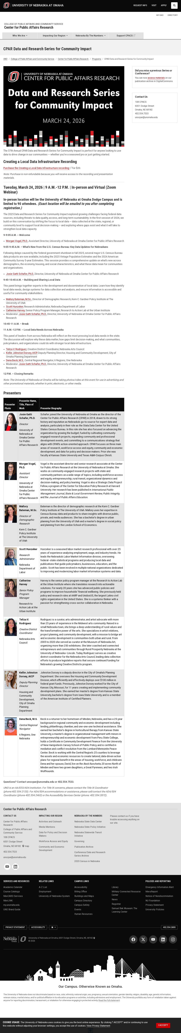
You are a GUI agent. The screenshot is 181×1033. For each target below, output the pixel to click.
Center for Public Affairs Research (28, 27)
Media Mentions (47, 827)
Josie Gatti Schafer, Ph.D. (20, 273)
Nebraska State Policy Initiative (89, 827)
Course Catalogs (11, 891)
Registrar (116, 903)
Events (77, 909)
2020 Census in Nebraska (87, 861)
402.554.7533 (10, 851)
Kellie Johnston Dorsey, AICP (21, 352)
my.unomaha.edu (11, 905)
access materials (156, 77)
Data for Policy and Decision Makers (53, 834)
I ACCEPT (163, 1025)
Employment (45, 891)
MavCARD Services (13, 896)
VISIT (154, 5)
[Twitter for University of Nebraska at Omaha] (143, 939)
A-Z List (43, 887)
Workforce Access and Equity (53, 841)
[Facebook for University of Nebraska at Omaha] (133, 939)
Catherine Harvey (15, 310)
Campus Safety (82, 905)
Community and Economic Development (51, 848)
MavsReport (152, 891)
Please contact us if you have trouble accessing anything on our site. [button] (124, 819)
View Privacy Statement (98, 1025)
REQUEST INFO (140, 5)
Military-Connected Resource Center (126, 893)
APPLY (164, 5)
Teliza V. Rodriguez (16, 349)
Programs (96, 59)
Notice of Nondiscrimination (159, 896)
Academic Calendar (12, 887)
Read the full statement (109, 1000)
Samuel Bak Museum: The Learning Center (124, 910)
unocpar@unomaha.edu (14, 857)
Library (115, 887)
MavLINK (8, 900)
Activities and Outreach (50, 821)
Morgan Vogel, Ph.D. (17, 241)
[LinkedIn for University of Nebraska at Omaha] (163, 939)
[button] (19, 36)
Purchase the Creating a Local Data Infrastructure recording (36, 168)
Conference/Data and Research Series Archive (89, 854)
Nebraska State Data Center (88, 821)
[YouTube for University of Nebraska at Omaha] (153, 939)
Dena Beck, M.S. (15, 360)
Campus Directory (83, 900)
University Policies (155, 909)
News (115, 899)
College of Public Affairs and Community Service (33, 24)
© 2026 (32, 941)
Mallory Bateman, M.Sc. (19, 299)
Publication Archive (83, 846)
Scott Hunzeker (14, 306)
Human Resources (83, 913)
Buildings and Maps (84, 896)
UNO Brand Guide (11, 909)
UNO (5, 59)
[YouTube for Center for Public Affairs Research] (7, 866)
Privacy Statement (155, 905)
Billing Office (80, 891)
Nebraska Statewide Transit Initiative (88, 834)
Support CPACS (125, 35)
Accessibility (80, 887)
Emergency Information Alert (160, 887)
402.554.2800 (169, 927)
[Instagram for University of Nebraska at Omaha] (173, 939)
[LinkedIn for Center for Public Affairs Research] (15, 866)
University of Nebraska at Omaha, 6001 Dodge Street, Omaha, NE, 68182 (60, 938)
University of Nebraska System (54, 896)
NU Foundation (153, 900)
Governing (79, 841)
